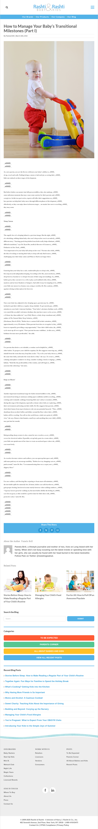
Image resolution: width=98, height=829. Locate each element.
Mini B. (6, 761)
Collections (8, 776)
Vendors (38, 761)
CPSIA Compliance (48, 825)
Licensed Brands (11, 780)
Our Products (42, 17)
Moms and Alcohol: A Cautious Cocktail (24, 698)
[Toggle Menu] (91, 7)
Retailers (38, 753)
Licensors (39, 757)
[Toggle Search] (7, 7)
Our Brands (27, 17)
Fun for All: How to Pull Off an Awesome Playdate (80, 581)
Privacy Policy (63, 825)
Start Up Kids (9, 757)
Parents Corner (49, 644)
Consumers (39, 764)
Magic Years (9, 772)
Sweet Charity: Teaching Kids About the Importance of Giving (34, 703)
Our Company (58, 17)
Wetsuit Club (9, 764)
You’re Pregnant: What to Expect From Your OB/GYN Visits (33, 720)
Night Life (8, 768)
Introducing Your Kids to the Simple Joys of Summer (30, 726)
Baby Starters (9, 753)
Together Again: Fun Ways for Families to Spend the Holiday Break (36, 681)
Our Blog (71, 17)
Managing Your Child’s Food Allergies (49, 581)
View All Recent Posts (49, 658)
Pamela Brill (10, 36)
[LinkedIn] (53, 790)
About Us (7, 796)
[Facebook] (45, 790)
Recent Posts (71, 764)
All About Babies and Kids (49, 651)
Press (6, 800)
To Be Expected (49, 638)
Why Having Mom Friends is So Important (25, 692)
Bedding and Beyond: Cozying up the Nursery (27, 709)
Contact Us (8, 804)
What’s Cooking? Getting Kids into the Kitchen (27, 687)
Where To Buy (9, 792)
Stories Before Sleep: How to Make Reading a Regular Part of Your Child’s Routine (17, 581)
